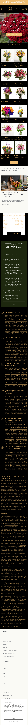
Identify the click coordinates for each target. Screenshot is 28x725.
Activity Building (19, 400)
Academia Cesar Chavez (11, 397)
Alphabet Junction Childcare (20, 407)
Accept (13, 715)
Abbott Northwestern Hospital (13, 341)
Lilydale (12, 329)
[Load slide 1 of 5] (11, 44)
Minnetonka (8, 333)
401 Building (8, 396)
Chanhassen (8, 321)
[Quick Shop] (17, 9)
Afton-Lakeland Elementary (12, 403)
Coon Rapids (13, 322)
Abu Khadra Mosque (14, 427)
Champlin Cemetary (10, 385)
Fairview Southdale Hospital (12, 351)
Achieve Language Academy (18, 399)
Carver (18, 319)
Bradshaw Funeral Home (21, 381)
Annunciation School (21, 413)
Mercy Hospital (19, 358)
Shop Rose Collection (14, 34)
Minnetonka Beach (16, 333)
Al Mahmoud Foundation (18, 431)
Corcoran (20, 322)
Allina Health (8, 344)
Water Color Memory (19, 139)
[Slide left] (11, 209)
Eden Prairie (24, 323)
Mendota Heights (15, 332)
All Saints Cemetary (9, 371)
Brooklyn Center (17, 318)
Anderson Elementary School (13, 409)
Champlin (24, 319)
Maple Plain (23, 331)
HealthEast (7, 354)
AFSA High (16, 396)
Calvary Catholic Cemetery (11, 382)
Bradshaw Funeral (9, 379)
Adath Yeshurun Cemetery (20, 369)
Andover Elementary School (19, 410)
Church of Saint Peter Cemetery (18, 386)
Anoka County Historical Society (14, 415)
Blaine (25, 316)
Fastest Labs (23, 351)
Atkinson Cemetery (15, 374)
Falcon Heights (12, 325)
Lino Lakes (17, 329)
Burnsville (12, 319)
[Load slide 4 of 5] (15, 44)
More (14, 304)
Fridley (9, 326)
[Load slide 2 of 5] (12, 44)
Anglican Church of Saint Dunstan (18, 434)
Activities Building (9, 400)
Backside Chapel (15, 441)
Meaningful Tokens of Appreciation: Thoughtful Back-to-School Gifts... (13, 193)
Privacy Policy (13, 711)
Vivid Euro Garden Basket (5, 158)
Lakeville (25, 328)
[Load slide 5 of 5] (17, 44)
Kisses (15, 102)
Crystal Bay (8, 323)
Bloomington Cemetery (20, 378)
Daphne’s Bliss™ (5, 65)
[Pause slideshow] (26, 44)
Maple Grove (15, 331)
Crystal (25, 322)
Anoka (21, 315)
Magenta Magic (5, 84)
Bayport (20, 316)
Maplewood (7, 332)
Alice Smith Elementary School (16, 406)
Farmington (20, 325)
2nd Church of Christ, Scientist (13, 424)
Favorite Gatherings (19, 121)
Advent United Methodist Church (13, 430)
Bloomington (8, 318)
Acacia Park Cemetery (10, 368)
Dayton (13, 323)
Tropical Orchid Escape (7, 139)
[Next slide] (19, 44)
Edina (6, 325)
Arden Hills (13, 316)
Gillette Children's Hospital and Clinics (16, 353)
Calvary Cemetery (22, 384)
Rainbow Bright (5, 121)
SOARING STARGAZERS (20, 157)
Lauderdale (7, 329)
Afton (6, 315)
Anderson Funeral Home (21, 371)
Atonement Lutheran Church (16, 440)
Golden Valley (15, 326)
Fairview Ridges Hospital (19, 350)
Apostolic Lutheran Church (12, 437)
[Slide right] (16, 209)
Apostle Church (9, 436)
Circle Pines (19, 321)
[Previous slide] (8, 44)
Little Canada (23, 329)
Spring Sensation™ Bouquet (19, 66)
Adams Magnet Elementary (19, 402)
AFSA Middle (23, 396)
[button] (20, 8)
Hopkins (22, 326)
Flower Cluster (4, 102)
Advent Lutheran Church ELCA (18, 429)
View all (14, 162)
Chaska (13, 321)
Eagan (18, 323)
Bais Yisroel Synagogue (18, 443)
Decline (13, 718)
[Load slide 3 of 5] (14, 44)
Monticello (24, 333)
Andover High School (11, 412)
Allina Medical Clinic (17, 344)
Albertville (11, 315)
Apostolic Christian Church (20, 436)
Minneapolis (24, 332)
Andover (17, 315)
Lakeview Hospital (15, 354)
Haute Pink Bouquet (19, 84)
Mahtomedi (7, 331)
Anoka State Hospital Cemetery (13, 372)
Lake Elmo (18, 328)
